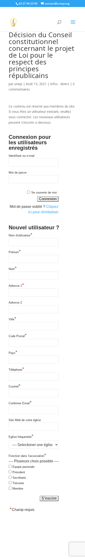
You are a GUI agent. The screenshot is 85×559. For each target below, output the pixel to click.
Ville (12, 318)
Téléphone (16, 369)
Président (18, 472)
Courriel (15, 386)
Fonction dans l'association (27, 456)
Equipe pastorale (23, 466)
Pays (13, 352)
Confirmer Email (20, 402)
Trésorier (18, 483)
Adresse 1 (16, 285)
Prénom (15, 251)
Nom (13, 268)
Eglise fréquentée (21, 436)
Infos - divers (59, 84)
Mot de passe (18, 172)
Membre (17, 488)
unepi (18, 84)
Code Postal (18, 335)
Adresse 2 (15, 302)
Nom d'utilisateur (20, 235)
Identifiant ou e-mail (21, 155)
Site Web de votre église (25, 420)
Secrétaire (19, 477)
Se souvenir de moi (44, 192)
